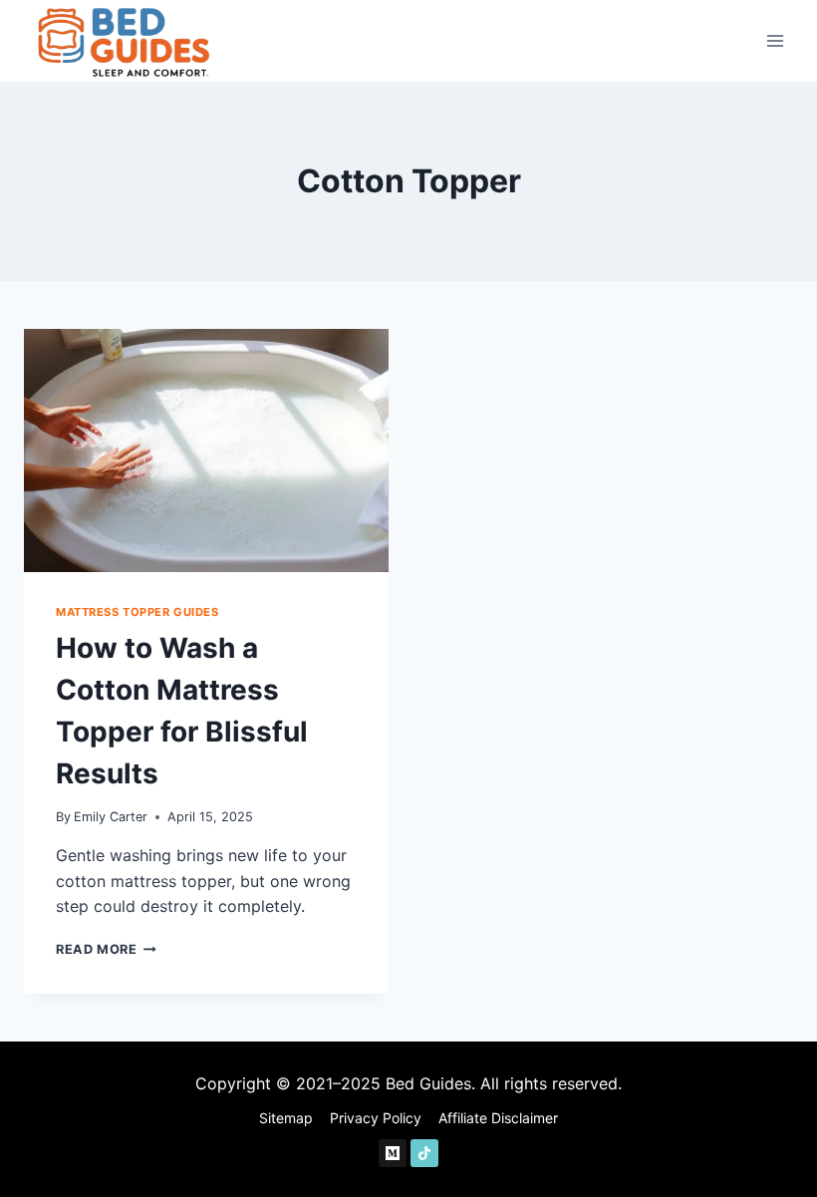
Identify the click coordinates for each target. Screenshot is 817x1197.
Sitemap (286, 1117)
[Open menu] (774, 40)
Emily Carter (110, 816)
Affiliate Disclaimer (498, 1117)
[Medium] (393, 1153)
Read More (106, 949)
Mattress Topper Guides (137, 612)
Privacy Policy (375, 1117)
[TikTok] (424, 1153)
